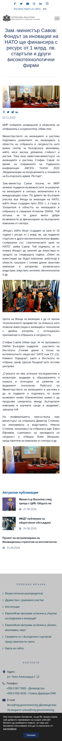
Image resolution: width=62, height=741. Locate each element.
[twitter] (21, 3)
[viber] (47, 3)
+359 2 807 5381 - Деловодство (25, 688)
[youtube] (27, 3)
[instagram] (34, 3)
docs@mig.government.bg (22, 705)
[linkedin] (40, 3)
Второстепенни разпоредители (24, 593)
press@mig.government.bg (38, 710)
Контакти (18, 8)
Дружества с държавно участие (24, 600)
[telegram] (12, 112)
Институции (12, 606)
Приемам (31, 735)
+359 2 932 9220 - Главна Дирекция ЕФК (31, 693)
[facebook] (14, 3)
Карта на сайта (32, 8)
